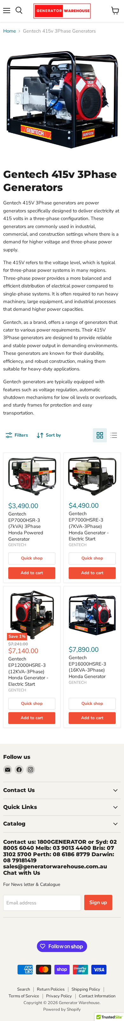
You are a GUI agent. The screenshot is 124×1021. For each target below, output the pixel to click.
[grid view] (100, 435)
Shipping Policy (86, 989)
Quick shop (32, 558)
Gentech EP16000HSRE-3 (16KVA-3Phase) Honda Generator (87, 667)
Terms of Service (24, 996)
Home (9, 31)
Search (23, 989)
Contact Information (97, 996)
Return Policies (51, 989)
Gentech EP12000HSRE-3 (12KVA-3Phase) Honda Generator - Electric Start (28, 671)
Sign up (98, 902)
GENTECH (17, 544)
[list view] (114, 435)
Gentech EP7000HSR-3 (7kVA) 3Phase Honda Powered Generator (25, 526)
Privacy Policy (59, 996)
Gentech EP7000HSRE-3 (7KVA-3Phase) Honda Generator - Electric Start (89, 526)
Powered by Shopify (62, 1009)
